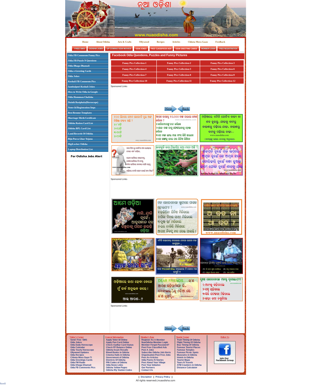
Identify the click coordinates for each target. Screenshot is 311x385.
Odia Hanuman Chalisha (80, 97)
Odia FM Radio (77, 362)
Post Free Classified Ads (154, 347)
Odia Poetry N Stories (152, 360)
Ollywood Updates (79, 352)
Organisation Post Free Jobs (156, 355)
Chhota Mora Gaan (198, 41)
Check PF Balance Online (119, 347)
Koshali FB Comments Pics (82, 81)
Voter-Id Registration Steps (81, 107)
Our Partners (148, 367)
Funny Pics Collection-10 (134, 81)
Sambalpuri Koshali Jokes (81, 86)
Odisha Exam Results (117, 350)
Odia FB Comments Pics (82, 367)
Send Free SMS (78, 340)
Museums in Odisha (187, 355)
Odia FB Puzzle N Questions (82, 60)
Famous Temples (185, 350)
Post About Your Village (153, 362)
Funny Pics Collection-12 (222, 81)
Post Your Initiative (151, 365)
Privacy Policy (163, 377)
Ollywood (144, 41)
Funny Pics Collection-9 (223, 75)
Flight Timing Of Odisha (188, 342)
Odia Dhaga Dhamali (79, 65)
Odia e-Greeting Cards (79, 71)
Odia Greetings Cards (81, 360)
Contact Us (147, 370)
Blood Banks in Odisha (117, 352)
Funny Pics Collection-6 (223, 69)
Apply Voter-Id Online (116, 340)
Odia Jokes (73, 76)
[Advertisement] (176, 96)
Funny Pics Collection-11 (179, 81)
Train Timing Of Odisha (188, 340)
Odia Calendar (77, 347)
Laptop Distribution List (80, 149)
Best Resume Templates (80, 112)
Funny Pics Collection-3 (223, 63)
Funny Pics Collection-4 (134, 69)
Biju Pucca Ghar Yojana (80, 138)
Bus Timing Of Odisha (188, 345)
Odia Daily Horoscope (81, 345)
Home (85, 41)
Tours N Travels (185, 362)
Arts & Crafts (124, 41)
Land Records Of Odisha (80, 133)
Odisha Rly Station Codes (119, 370)
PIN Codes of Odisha (116, 362)
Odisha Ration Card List (80, 123)
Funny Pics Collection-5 (179, 69)
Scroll (3, 383)
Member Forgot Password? (155, 345)
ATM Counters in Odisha (189, 365)
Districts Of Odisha (115, 360)
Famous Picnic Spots (188, 352)
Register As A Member (153, 340)
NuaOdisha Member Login (154, 342)
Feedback (220, 41)
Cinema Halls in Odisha (118, 355)
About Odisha (103, 41)
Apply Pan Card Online (117, 342)
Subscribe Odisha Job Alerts (156, 352)
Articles (176, 41)
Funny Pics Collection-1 (134, 63)
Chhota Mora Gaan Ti (81, 357)
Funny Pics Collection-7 (134, 75)
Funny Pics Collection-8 (179, 75)
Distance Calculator (187, 367)
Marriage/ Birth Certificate (82, 118)
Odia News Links (114, 365)
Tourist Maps (183, 360)
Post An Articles (149, 357)
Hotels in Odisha (185, 357)
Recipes (160, 41)
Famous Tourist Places (188, 347)
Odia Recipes (77, 355)
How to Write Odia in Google (83, 91)
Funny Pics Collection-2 (179, 63)
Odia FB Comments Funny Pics (84, 55)
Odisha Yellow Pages (116, 367)
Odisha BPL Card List (79, 128)
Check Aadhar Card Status (120, 345)
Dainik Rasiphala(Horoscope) (83, 102)
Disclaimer (146, 377)
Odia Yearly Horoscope (82, 350)
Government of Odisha (117, 357)
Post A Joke (147, 350)
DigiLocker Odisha (77, 144)
